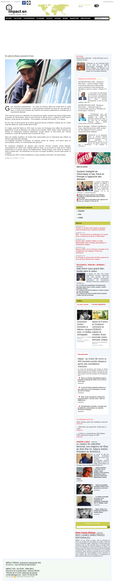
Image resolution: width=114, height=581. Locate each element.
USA (79, 214)
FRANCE (81, 211)
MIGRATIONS (74, 18)
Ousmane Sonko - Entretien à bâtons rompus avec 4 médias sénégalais (84, 328)
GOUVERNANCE (29, 18)
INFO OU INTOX (82, 167)
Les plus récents (82, 304)
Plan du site (9, 576)
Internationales (83, 354)
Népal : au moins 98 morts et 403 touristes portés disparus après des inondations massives (92, 363)
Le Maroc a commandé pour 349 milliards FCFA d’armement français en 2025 (90, 432)
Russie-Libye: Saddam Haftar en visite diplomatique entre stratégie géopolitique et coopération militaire (91, 242)
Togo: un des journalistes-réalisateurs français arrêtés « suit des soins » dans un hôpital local (91, 398)
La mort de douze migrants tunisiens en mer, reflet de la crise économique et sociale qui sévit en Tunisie (92, 389)
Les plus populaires (99, 304)
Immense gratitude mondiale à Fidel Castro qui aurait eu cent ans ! (101, 486)
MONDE (65, 18)
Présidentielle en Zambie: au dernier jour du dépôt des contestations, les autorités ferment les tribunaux (92, 408)
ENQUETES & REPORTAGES (87, 79)
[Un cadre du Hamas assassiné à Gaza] (38, 60)
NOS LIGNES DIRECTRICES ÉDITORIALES (90, 536)
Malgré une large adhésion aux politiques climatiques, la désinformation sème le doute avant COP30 (91, 196)
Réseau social (5, 1)
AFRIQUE (57, 18)
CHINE (80, 218)
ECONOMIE (40, 18)
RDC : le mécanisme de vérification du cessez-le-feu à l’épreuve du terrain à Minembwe (92, 235)
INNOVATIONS (86, 18)
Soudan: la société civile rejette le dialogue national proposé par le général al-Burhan (91, 229)
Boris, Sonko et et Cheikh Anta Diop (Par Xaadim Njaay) (101, 510)
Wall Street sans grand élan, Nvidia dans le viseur (91, 269)
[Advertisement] (57, 37)
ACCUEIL (9, 18)
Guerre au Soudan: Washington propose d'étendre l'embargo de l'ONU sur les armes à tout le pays (92, 379)
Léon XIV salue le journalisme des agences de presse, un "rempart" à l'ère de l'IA (92, 200)
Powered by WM (29, 576)
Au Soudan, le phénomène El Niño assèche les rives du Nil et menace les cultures (92, 258)
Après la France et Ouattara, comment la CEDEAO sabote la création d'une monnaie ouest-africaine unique (100, 330)
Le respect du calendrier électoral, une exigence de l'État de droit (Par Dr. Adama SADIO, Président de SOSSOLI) (92, 448)
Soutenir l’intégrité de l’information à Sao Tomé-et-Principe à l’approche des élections (91, 175)
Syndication (19, 576)
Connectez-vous (108, 1)
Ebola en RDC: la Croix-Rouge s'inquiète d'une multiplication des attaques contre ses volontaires (92, 251)
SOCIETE (49, 18)
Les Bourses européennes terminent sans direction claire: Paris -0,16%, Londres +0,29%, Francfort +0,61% (91, 287)
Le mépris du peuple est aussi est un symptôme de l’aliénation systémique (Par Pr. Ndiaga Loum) (101, 500)
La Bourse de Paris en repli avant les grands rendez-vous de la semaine (92, 294)
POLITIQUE (18, 18)
